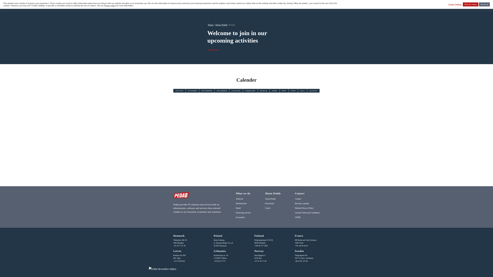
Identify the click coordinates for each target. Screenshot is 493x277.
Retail (238, 208)
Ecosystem (240, 217)
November (206, 91)
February (250, 91)
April (274, 91)
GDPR (298, 217)
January (236, 91)
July (302, 91)
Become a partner (302, 203)
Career (267, 208)
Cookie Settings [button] (455, 4)
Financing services (243, 213)
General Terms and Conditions (307, 213)
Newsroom (269, 203)
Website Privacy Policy (304, 208)
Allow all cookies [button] (470, 4)
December (222, 91)
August (179, 91)
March (263, 91)
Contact (298, 199)
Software (239, 199)
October (192, 91)
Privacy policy (110, 6)
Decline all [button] (484, 4)
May (284, 91)
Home (211, 25)
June (293, 91)
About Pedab (221, 25)
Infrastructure (241, 203)
